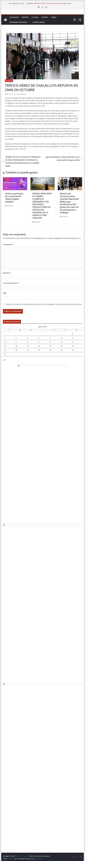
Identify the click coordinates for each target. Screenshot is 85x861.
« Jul (4, 360)
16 (73, 342)
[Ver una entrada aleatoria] (79, 19)
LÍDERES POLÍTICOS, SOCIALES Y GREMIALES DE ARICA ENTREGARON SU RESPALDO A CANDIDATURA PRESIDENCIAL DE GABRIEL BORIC (23, 161)
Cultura (35, 17)
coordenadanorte (21, 94)
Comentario (8, 244)
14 (50, 342)
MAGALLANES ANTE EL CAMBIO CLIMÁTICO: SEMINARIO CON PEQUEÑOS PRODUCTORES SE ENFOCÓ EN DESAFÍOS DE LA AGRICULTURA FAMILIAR (42, 205)
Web (4, 293)
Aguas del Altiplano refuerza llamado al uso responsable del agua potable (63, 158)
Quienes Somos (39, 22)
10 (5, 342)
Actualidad (14, 17)
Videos (53, 17)
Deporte (25, 17)
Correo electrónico (11, 283)
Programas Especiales (18, 22)
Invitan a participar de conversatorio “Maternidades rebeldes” (14, 197)
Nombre (7, 273)
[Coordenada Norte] (5, 19)
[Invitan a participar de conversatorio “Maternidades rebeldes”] (15, 179)
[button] (28, 22)
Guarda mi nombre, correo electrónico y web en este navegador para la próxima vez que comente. (44, 304)
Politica (44, 17)
